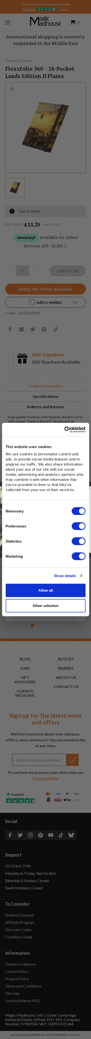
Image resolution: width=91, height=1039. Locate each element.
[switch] (78, 526)
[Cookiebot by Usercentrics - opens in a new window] (64, 429)
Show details (65, 576)
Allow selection (45, 606)
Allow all (45, 590)
